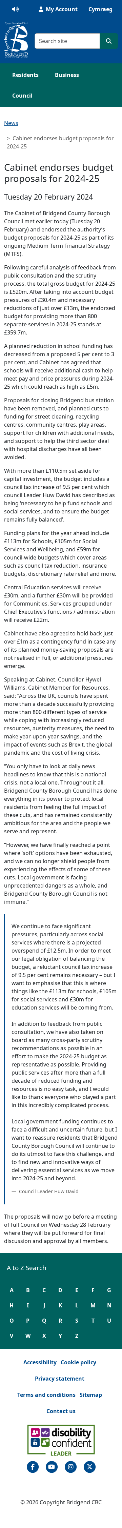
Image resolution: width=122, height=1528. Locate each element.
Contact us (61, 1411)
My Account (61, 9)
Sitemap (91, 1395)
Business (67, 75)
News (11, 123)
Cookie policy (78, 1362)
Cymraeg (100, 9)
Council (22, 95)
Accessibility (40, 1362)
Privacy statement (59, 1378)
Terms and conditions (46, 1395)
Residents (25, 75)
